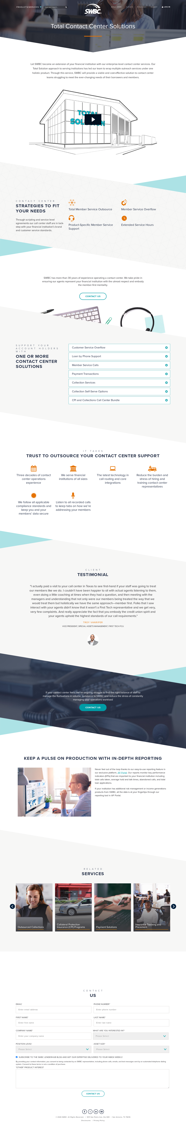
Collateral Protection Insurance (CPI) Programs (71, 926)
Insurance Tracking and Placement (148, 926)
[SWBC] (93, 6)
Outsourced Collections (31, 927)
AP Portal (122, 772)
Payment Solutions (106, 927)
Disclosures (86, 1120)
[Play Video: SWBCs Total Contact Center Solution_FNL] (93, 119)
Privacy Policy (99, 1120)
